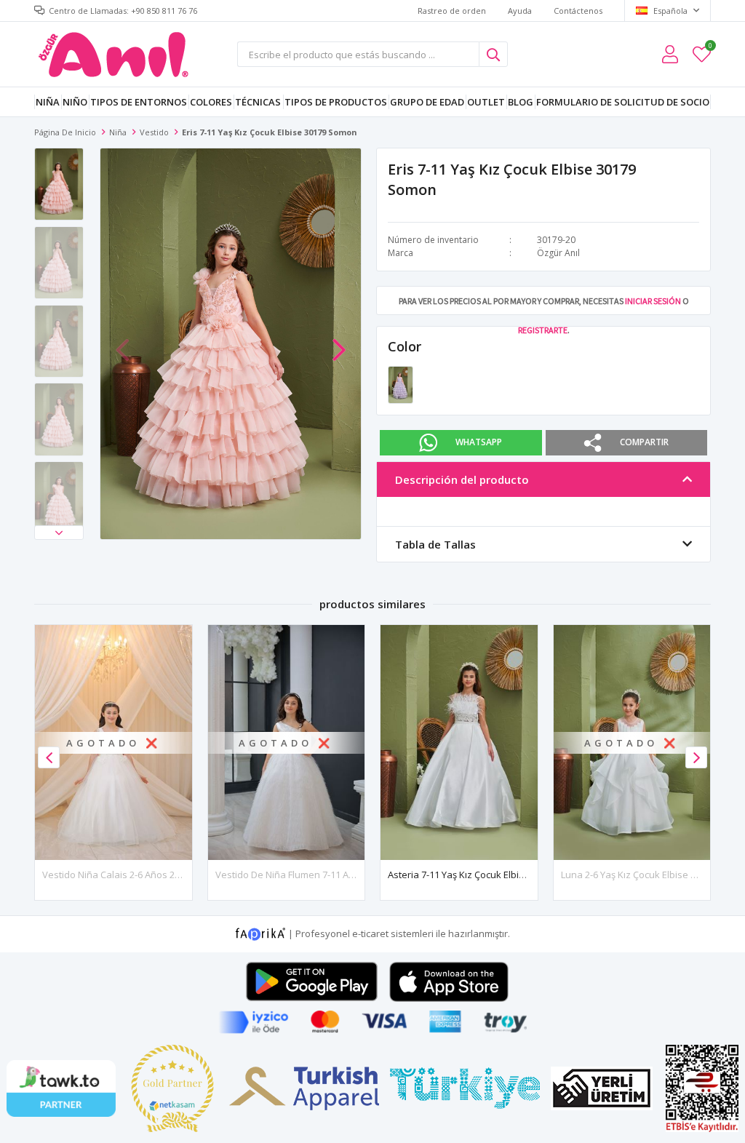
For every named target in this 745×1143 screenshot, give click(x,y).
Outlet (486, 101)
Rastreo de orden (452, 10)
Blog (520, 101)
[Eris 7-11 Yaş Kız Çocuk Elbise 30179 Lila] (400, 383)
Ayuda (520, 10)
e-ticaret (370, 933)
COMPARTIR (644, 442)
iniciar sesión (653, 300)
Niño (75, 101)
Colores (211, 101)
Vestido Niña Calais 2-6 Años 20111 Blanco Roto (146, 874)
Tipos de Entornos (138, 101)
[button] (59, 532)
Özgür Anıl (558, 253)
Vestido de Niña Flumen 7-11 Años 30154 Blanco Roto (331, 874)
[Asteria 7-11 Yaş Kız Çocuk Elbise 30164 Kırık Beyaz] (459, 742)
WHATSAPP (478, 442)
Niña (48, 101)
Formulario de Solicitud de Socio (622, 101)
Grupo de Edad (427, 101)
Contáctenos (578, 10)
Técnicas (258, 101)
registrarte (542, 329)
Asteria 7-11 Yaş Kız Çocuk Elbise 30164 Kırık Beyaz (498, 874)
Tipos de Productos (335, 101)
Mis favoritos (710, 47)
